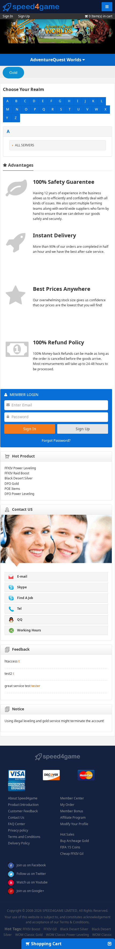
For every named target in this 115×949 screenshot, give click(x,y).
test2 (8, 673)
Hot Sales (67, 834)
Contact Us (16, 817)
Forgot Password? (56, 440)
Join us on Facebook (31, 865)
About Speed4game (22, 798)
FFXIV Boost (31, 929)
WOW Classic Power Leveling (67, 934)
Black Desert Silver (74, 929)
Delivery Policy (19, 843)
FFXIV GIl (50, 929)
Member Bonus (71, 811)
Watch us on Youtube (32, 882)
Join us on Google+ (30, 891)
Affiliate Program (73, 817)
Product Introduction (23, 804)
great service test (17, 686)
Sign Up (24, 16)
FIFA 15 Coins (70, 847)
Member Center (72, 798)
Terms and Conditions (24, 836)
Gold (13, 72)
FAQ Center (16, 824)
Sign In (8, 16)
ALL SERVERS (24, 145)
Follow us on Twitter (31, 873)
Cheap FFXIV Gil (71, 853)
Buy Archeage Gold (74, 841)
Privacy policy (18, 830)
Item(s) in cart (100, 16)
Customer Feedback (23, 811)
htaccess (11, 661)
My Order (67, 804)
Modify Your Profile (74, 824)
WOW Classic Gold (29, 934)
